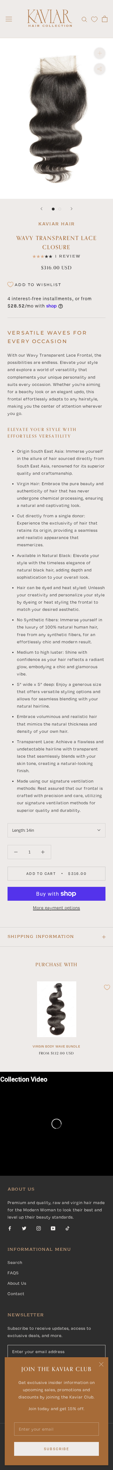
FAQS (13, 1272)
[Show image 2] (59, 209)
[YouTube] (53, 1228)
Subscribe (56, 1449)
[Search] (84, 19)
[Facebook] (10, 1228)
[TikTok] (67, 1228)
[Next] (72, 208)
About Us (17, 1283)
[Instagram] (38, 1228)
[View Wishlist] (94, 19)
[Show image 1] (53, 209)
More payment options (56, 907)
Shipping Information (41, 936)
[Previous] (41, 208)
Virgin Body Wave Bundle (56, 1046)
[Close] (101, 1364)
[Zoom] (99, 53)
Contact (16, 1293)
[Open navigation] (9, 18)
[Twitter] (24, 1228)
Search (15, 1262)
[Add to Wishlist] (107, 987)
